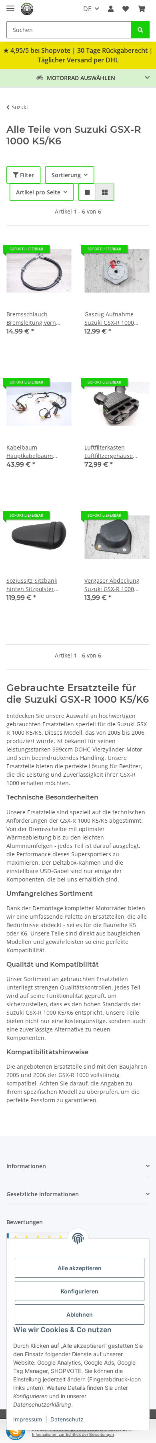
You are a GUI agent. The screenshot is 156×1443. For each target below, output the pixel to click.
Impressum (27, 1419)
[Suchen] (140, 29)
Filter (26, 175)
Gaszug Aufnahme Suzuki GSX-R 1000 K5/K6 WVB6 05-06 (109, 318)
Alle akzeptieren (80, 1268)
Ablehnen (79, 1314)
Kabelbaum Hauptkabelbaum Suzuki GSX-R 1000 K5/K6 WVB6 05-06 (31, 452)
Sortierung (66, 175)
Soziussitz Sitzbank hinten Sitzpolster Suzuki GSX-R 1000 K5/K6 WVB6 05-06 (31, 585)
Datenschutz (67, 1419)
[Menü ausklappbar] (10, 5)
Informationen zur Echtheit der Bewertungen (73, 1434)
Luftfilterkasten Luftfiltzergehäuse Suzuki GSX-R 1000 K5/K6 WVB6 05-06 (109, 452)
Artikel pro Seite (38, 192)
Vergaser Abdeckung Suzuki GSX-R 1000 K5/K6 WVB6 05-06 (112, 585)
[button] (111, 9)
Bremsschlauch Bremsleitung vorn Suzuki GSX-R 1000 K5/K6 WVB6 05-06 (31, 318)
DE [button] (87, 8)
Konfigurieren (79, 1291)
